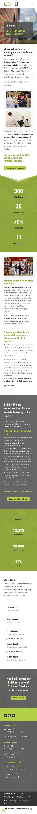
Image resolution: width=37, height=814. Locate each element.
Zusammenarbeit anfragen (15, 168)
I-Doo (29, 797)
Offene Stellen (18, 698)
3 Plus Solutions (21, 797)
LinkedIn (12, 484)
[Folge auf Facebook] (5, 715)
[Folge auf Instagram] (9, 715)
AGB (20, 801)
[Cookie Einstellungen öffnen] (3, 811)
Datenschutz (8, 804)
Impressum (26, 801)
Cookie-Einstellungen (10, 801)
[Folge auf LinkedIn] (13, 715)
